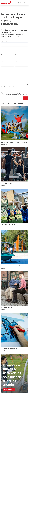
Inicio (3, 7)
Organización (4, 41)
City (2, 61)
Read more (24, 94)
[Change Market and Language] (20, 2)
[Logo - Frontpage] (6, 2)
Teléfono (3, 54)
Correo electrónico (19, 54)
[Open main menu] (27, 2)
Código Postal (18, 61)
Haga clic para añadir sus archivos (8, 86)
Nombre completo (5, 48)
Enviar (25, 98)
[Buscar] (18, 2)
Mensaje (3, 74)
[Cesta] (23, 2)
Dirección (3, 68)
